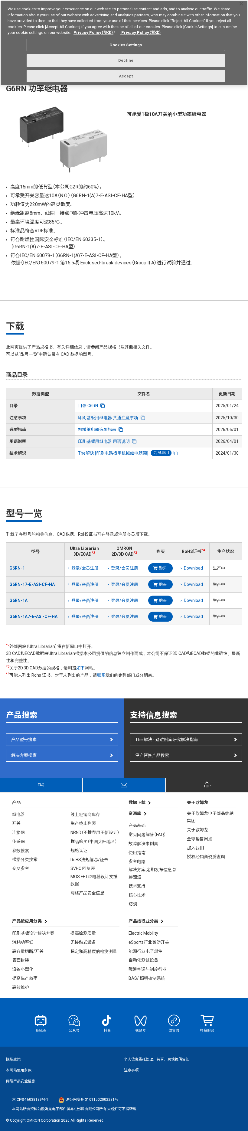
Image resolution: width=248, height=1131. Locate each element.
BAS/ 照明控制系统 (147, 978)
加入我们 (195, 847)
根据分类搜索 (25, 859)
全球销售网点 (199, 838)
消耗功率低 (22, 942)
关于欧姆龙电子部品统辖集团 (210, 817)
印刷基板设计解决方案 (33, 933)
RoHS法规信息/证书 (89, 859)
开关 (16, 823)
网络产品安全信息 (87, 893)
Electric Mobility (143, 933)
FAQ (41, 785)
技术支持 (137, 886)
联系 (101, 675)
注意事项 (131, 1070)
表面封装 (20, 960)
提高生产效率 (25, 978)
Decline (125, 60)
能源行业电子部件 (145, 951)
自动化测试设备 (143, 960)
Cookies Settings (125, 45)
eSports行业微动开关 (149, 942)
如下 (80, 667)
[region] (124, 42)
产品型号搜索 (24, 739)
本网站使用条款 (18, 1070)
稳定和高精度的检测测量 (93, 951)
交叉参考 (20, 868)
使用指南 (137, 852)
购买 (163, 568)
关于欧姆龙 (197, 829)
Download (193, 568)
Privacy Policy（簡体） (93, 32)
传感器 (18, 841)
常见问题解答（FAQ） (147, 834)
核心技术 (137, 895)
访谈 (133, 903)
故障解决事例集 (143, 843)
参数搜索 (20, 850)
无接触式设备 (83, 942)
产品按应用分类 (27, 921)
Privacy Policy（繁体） (140, 32)
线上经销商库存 (85, 814)
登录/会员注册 (85, 568)
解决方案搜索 (24, 755)
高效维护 (20, 987)
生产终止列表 (83, 823)
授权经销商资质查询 (206, 856)
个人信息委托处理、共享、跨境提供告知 (156, 1059)
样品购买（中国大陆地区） (93, 841)
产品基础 (137, 825)
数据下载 (137, 802)
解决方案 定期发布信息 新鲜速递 (153, 873)
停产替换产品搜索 (152, 755)
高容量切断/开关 (28, 951)
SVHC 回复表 (82, 868)
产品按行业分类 (143, 921)
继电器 (18, 814)
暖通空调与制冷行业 (148, 969)
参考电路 (137, 861)
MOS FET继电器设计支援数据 (94, 880)
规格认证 (78, 850)
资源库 (135, 813)
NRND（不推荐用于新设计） (94, 832)
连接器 (18, 832)
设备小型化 (22, 969)
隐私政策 (13, 1059)
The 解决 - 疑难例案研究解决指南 (166, 739)
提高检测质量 (83, 933)
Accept (126, 76)
